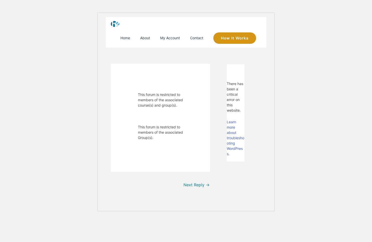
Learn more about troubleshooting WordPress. (235, 138)
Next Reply (196, 184)
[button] (234, 38)
